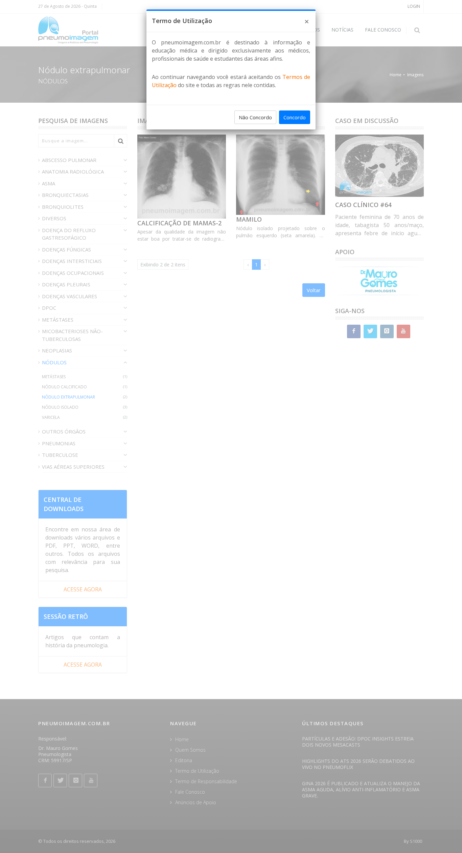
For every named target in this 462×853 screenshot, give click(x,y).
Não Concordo (255, 117)
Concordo (294, 117)
